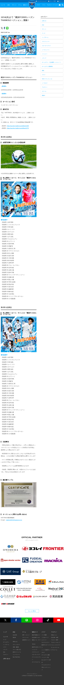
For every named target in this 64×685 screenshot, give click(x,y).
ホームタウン (6, 642)
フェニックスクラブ (55, 645)
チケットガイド (16, 644)
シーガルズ (44, 83)
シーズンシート (46, 49)
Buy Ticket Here (16, 657)
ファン (44, 5)
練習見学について (26, 640)
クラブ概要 (44, 635)
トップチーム (45, 37)
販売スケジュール (17, 652)
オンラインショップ (41, 1)
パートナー (55, 5)
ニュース (3, 5)
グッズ (43, 33)
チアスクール (54, 649)
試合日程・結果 (54, 637)
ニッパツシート (16, 654)
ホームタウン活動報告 (47, 66)
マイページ (61, 1)
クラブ (38, 5)
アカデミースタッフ (55, 642)
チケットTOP (53, 1)
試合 (9, 5)
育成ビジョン (54, 635)
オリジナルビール (36, 662)
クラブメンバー (46, 41)
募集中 (43, 95)
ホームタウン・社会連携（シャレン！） (51, 62)
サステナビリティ (46, 642)
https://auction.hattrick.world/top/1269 (18, 126)
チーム (20, 5)
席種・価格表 (16, 647)
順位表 (14, 637)
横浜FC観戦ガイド (36, 635)
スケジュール (25, 637)
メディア (44, 58)
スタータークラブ (46, 45)
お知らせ (44, 20)
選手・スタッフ (25, 635)
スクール (44, 91)
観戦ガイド (25, 5)
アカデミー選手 (54, 640)
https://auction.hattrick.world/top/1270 (18, 128)
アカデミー (49, 5)
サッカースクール (55, 647)
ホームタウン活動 (46, 654)
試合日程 (15, 635)
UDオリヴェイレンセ (47, 78)
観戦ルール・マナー (36, 640)
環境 (43, 70)
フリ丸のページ (45, 637)
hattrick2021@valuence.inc (14, 520)
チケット (14, 5)
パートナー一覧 (45, 657)
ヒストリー (44, 640)
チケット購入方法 (17, 649)
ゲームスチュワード (46, 664)
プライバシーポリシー (32, 673)
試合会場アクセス (36, 637)
